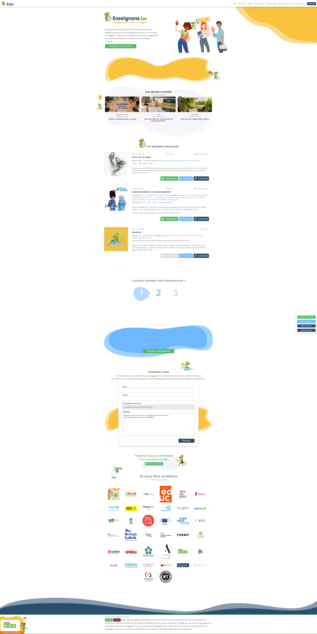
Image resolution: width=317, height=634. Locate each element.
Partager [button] (187, 179)
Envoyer (186, 441)
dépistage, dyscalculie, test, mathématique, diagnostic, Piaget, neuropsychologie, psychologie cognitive (161, 240)
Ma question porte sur (132, 403)
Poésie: (151, 163)
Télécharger (171, 179)
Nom (124, 387)
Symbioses (194, 114)
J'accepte (109, 620)
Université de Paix (122, 114)
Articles (249, 3)
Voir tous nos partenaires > (159, 479)
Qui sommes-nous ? (297, 3)
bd (144, 202)
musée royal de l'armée (165, 202)
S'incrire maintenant (155, 464)
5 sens (134, 163)
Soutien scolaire (271, 3)
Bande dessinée (137, 202)
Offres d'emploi (259, 3)
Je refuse (117, 620)
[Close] (315, 314)
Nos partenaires (284, 3)
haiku (139, 163)
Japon (145, 163)
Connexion (311, 3)
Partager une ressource (120, 46)
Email (125, 395)
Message (126, 412)
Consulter (203, 179)
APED (158, 114)
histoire (155, 202)
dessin (149, 202)
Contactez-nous (306, 330)
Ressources (242, 3)
